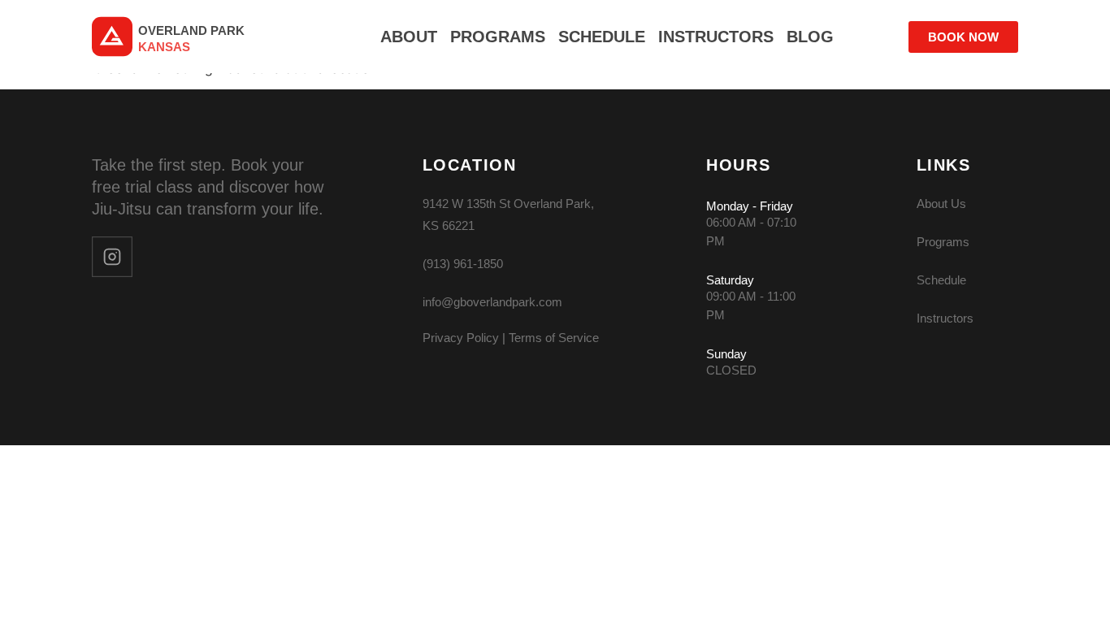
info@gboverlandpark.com (492, 302)
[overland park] (112, 36)
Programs (943, 242)
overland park (191, 30)
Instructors (945, 318)
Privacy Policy (461, 337)
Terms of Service (554, 337)
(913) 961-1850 (463, 264)
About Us (941, 203)
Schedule (941, 280)
